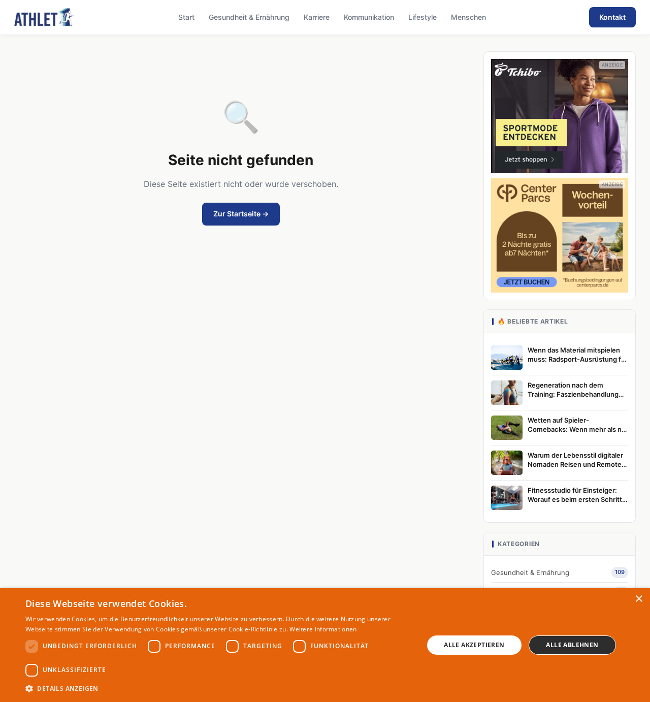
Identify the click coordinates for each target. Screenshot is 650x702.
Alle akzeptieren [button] (474, 645)
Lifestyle (422, 17)
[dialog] (325, 645)
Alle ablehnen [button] (572, 645)
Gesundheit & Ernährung (249, 17)
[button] (218, 688)
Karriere (317, 17)
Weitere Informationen (322, 629)
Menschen (468, 17)
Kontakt (612, 17)
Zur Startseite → (241, 213)
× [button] (638, 599)
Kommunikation (369, 17)
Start (186, 17)
